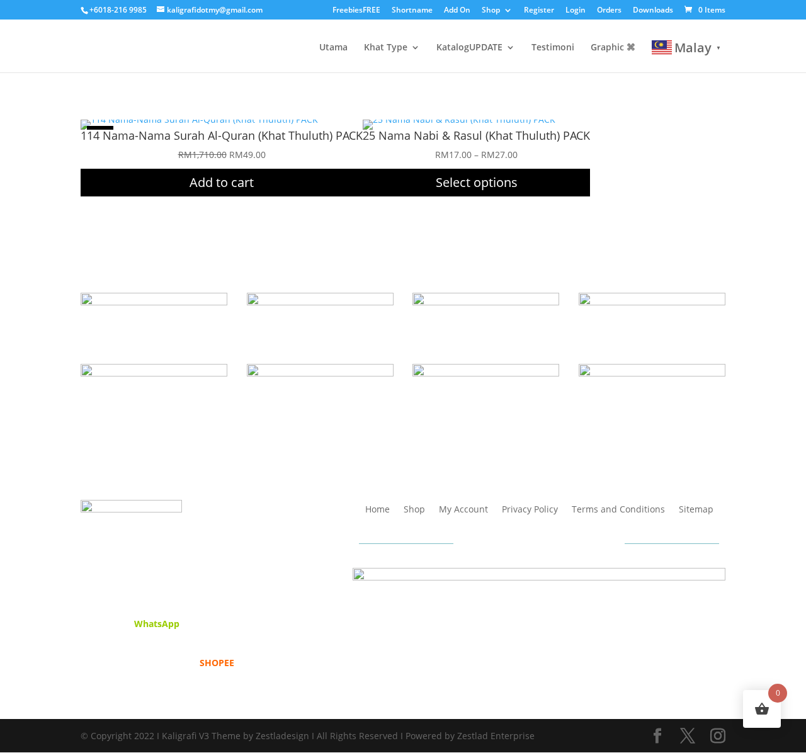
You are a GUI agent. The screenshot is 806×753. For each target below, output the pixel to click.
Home (377, 510)
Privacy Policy (530, 510)
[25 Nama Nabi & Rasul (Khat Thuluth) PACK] (459, 119)
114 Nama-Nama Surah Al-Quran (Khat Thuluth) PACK (222, 135)
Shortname (412, 10)
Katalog (469, 48)
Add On (457, 10)
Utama (333, 48)
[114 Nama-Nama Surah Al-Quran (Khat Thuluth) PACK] (199, 119)
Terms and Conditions (618, 510)
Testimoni (552, 48)
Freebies (356, 10)
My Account (463, 510)
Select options (477, 182)
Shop (491, 10)
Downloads (653, 10)
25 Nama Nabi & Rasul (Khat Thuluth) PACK (476, 135)
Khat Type (385, 48)
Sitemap (696, 510)
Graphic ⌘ (613, 48)
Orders (609, 10)
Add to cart (222, 182)
